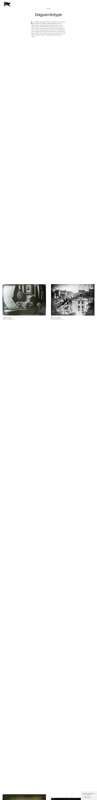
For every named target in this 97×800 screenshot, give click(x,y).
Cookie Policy (89, 794)
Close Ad (90, 482)
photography (49, 34)
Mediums (48, 8)
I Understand (87, 797)
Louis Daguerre (36, 21)
